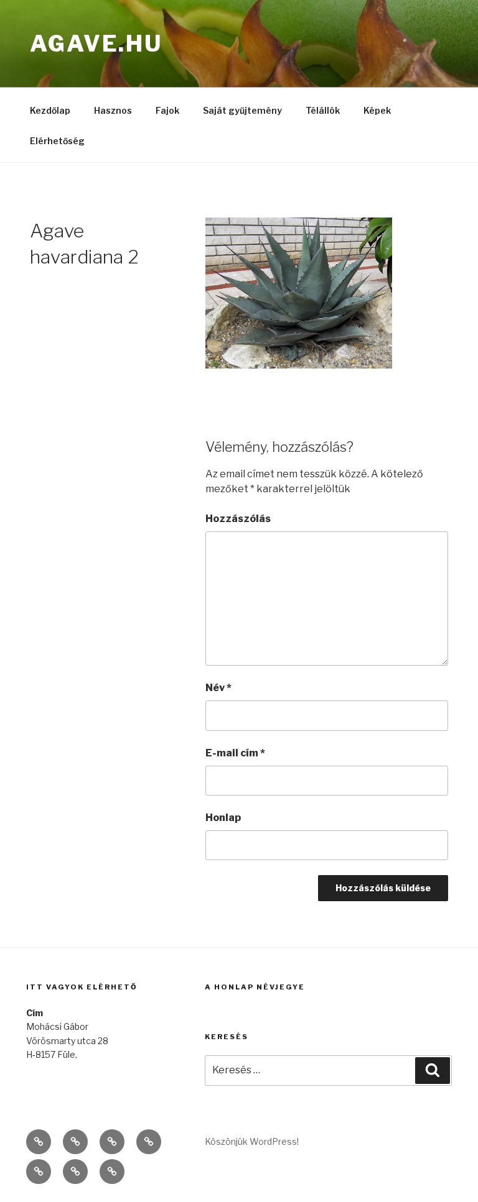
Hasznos (113, 110)
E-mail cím (235, 753)
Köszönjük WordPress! (252, 1141)
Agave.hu (96, 43)
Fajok (167, 110)
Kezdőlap (50, 110)
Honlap (223, 818)
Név (218, 688)
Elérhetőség (57, 140)
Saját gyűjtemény (242, 110)
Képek (377, 110)
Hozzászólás (238, 519)
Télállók (323, 110)
